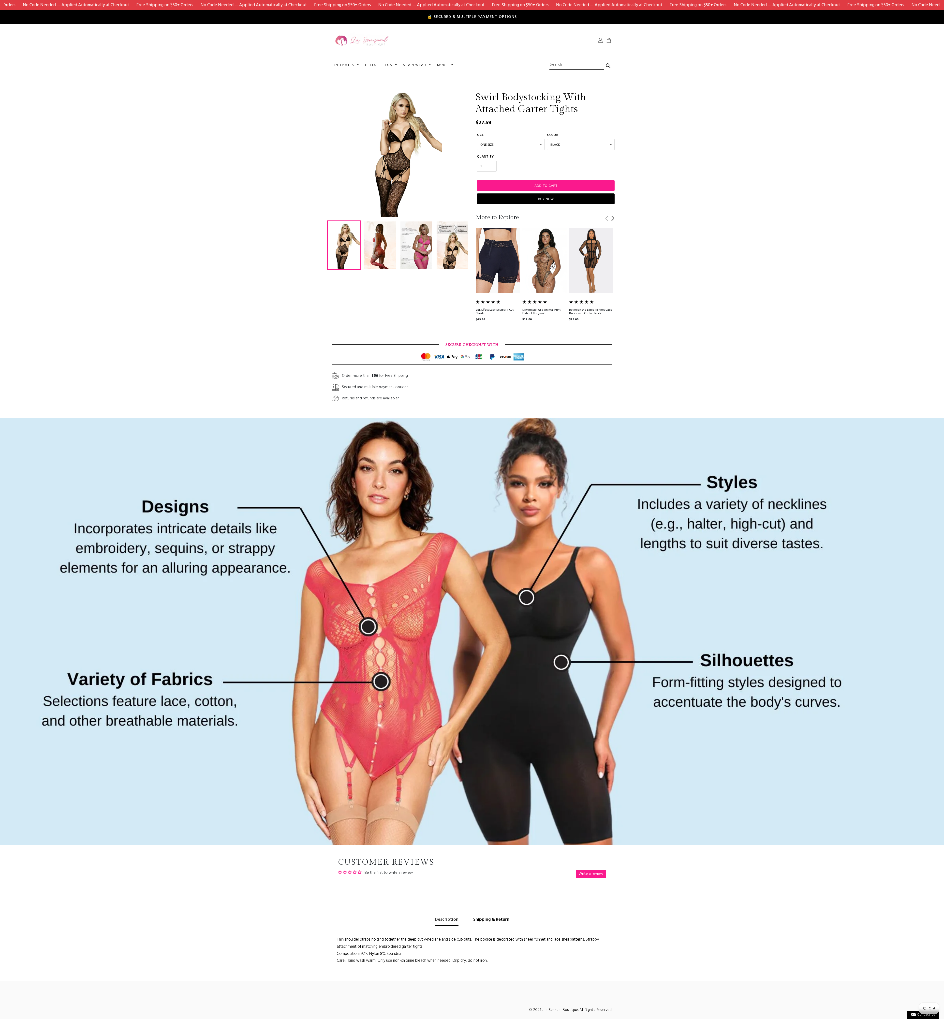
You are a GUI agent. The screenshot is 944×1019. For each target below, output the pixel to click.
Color (552, 135)
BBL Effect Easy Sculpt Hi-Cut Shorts (495, 311)
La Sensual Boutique (561, 1010)
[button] (613, 218)
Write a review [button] (590, 874)
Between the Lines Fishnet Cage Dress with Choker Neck (590, 311)
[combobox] (576, 65)
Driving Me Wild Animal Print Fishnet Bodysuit (541, 311)
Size (480, 135)
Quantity (485, 156)
